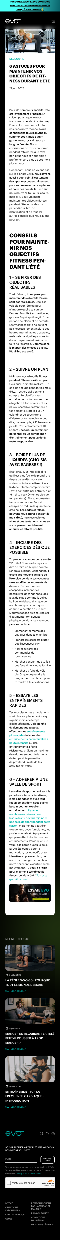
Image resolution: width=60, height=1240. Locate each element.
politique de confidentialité (28, 1173)
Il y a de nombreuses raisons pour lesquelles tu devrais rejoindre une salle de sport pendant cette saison (29, 818)
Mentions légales (42, 1224)
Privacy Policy (40, 1213)
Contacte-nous (14, 1214)
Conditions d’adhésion (38, 1219)
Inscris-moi (47, 1159)
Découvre (16, 58)
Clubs (8, 1218)
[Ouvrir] (53, 21)
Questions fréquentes (12, 1209)
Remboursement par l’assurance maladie (41, 1206)
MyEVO (9, 1203)
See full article (14, 991)
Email (8, 1159)
